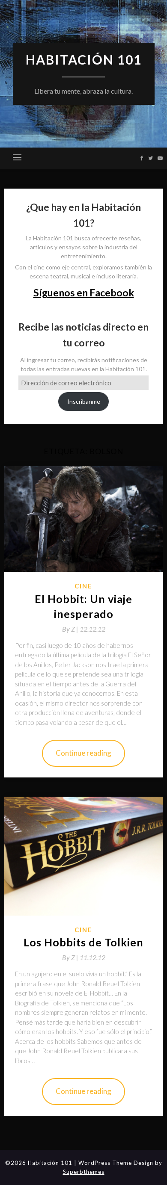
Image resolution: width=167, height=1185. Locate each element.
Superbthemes (83, 1171)
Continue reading (83, 752)
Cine (83, 586)
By (71, 629)
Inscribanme (83, 401)
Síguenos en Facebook (83, 292)
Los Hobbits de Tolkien (83, 942)
